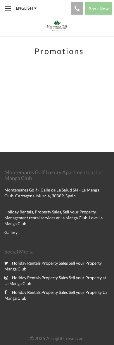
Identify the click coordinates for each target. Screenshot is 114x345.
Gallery (11, 232)
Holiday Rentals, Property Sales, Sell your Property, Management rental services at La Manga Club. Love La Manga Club (53, 217)
